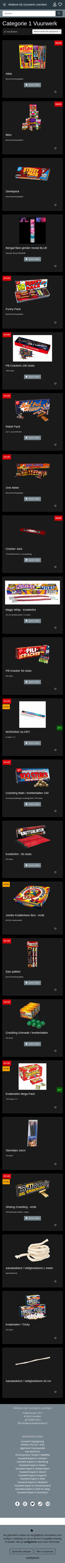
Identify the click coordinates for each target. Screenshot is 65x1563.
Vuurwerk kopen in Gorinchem (32, 1492)
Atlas (9, 73)
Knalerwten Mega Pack (20, 1093)
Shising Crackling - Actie (21, 1207)
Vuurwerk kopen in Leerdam (32, 1458)
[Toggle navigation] (4, 4)
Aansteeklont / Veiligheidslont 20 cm (28, 1381)
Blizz (9, 134)
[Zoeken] (59, 13)
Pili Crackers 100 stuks (20, 365)
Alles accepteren (44, 1551)
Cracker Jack (14, 548)
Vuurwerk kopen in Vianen (32, 1465)
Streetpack (12, 191)
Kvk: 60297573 (32, 1451)
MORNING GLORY (18, 731)
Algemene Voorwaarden (32, 1448)
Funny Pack (13, 309)
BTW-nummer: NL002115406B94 (32, 1454)
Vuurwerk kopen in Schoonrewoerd (33, 1485)
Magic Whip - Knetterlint (21, 609)
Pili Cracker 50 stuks (19, 670)
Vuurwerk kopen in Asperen (32, 1475)
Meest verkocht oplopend (46, 31)
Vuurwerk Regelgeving (32, 1441)
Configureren (32, 1557)
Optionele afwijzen (21, 1551)
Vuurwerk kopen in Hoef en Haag (32, 1488)
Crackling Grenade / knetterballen (27, 1032)
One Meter (12, 487)
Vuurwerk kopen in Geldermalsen (33, 1468)
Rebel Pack (13, 426)
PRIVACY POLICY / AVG (32, 1444)
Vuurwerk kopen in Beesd (32, 1471)
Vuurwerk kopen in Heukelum (33, 1482)
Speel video (34, 84)
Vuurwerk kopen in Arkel (32, 1478)
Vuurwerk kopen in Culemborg (32, 1461)
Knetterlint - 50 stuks (19, 854)
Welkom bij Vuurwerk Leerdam (27, 4)
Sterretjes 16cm (16, 1150)
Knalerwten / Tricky (18, 1324)
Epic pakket (13, 971)
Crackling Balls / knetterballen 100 (27, 793)
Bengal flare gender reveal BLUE (26, 248)
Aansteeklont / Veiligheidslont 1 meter (29, 1268)
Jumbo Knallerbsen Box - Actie (25, 915)
